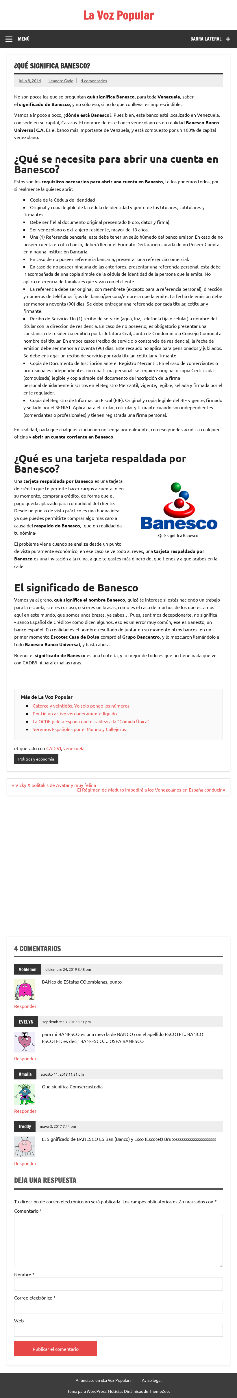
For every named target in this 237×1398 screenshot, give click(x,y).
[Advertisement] (118, 870)
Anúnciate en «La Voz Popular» (104, 1380)
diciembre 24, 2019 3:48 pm (68, 969)
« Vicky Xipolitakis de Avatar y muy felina (54, 785)
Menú (23, 39)
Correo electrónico (35, 1297)
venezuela (73, 748)
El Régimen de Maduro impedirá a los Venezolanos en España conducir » (151, 789)
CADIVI (53, 748)
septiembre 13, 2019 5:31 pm (66, 1021)
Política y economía (36, 758)
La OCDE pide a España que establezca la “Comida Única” (91, 721)
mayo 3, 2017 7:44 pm (58, 1126)
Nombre (24, 1274)
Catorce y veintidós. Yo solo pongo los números (81, 705)
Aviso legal (152, 1380)
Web (19, 1320)
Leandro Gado (61, 80)
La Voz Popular (118, 15)
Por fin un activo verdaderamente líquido (75, 713)
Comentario (28, 1210)
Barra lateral (206, 39)
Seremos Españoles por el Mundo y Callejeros (79, 729)
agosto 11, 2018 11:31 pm (62, 1074)
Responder (25, 1006)
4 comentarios (94, 80)
